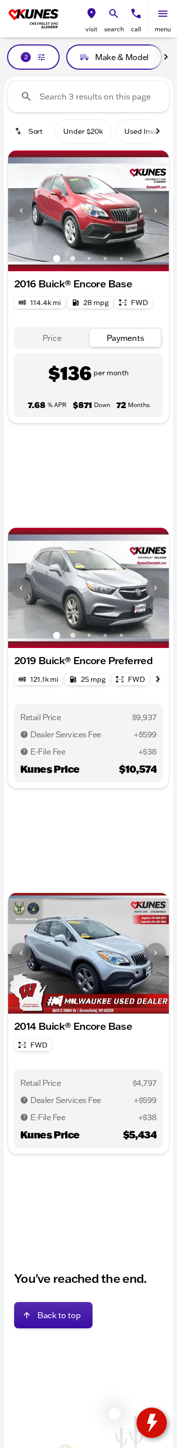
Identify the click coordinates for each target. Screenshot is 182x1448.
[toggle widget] (151, 1423)
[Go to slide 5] (121, 259)
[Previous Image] (21, 211)
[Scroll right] (166, 57)
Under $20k (83, 131)
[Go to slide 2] (73, 259)
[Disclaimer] (24, 734)
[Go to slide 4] (105, 259)
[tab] (51, 338)
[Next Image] (156, 211)
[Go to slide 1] (57, 259)
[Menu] (163, 14)
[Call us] (136, 14)
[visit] (91, 14)
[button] (91, 19)
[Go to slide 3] (89, 259)
